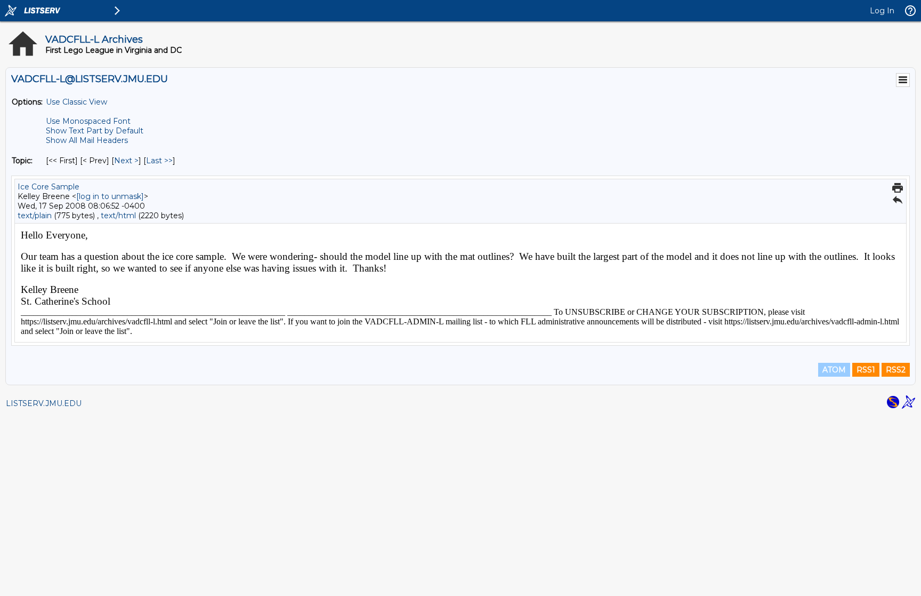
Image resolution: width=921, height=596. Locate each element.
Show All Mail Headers (87, 140)
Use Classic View (76, 102)
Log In (882, 10)
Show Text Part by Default (94, 131)
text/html (118, 215)
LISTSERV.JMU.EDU (44, 403)
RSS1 (866, 370)
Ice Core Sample (48, 187)
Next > (126, 160)
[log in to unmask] (110, 196)
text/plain (35, 215)
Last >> (159, 160)
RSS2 (896, 370)
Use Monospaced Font (88, 121)
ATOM (834, 370)
